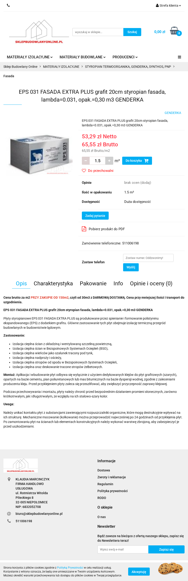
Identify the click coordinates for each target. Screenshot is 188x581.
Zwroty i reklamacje (111, 477)
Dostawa (103, 470)
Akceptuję (139, 572)
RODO (101, 498)
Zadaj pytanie (95, 216)
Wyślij (131, 267)
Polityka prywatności (112, 491)
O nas (101, 517)
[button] (106, 461)
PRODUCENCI (124, 57)
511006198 (24, 521)
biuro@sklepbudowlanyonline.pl (39, 514)
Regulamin (105, 484)
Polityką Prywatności (70, 567)
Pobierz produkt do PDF (107, 229)
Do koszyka (134, 160)
